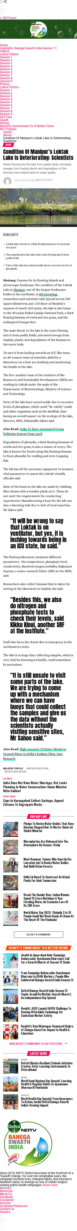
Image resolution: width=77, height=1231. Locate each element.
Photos (5, 84)
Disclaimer (7, 1200)
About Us (6, 1194)
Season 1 (6, 57)
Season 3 (6, 63)
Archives (5, 1188)
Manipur (19, 290)
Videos (4, 51)
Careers (5, 1212)
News (7, 135)
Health (4, 120)
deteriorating (48, 294)
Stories (5, 123)
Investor (5, 1203)
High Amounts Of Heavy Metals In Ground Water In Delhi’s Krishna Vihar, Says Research (34, 754)
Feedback (6, 1197)
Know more (50, 1185)
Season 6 (6, 72)
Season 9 (6, 81)
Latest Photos (9, 87)
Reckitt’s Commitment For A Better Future (27, 126)
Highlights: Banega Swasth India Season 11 (28, 48)
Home (4, 45)
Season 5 (6, 69)
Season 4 (6, 66)
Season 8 (6, 78)
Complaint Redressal (13, 1206)
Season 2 (6, 60)
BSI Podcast (8, 129)
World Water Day (16, 772)
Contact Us (7, 1209)
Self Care (6, 117)
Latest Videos (9, 54)
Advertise (6, 1191)
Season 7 (6, 75)
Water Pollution (37, 768)
